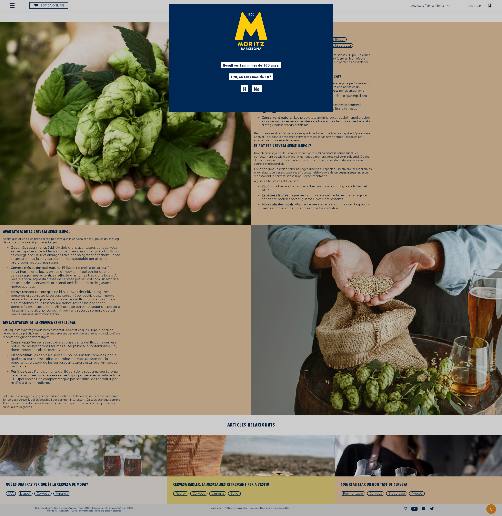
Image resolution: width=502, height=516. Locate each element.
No (257, 89)
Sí (244, 89)
